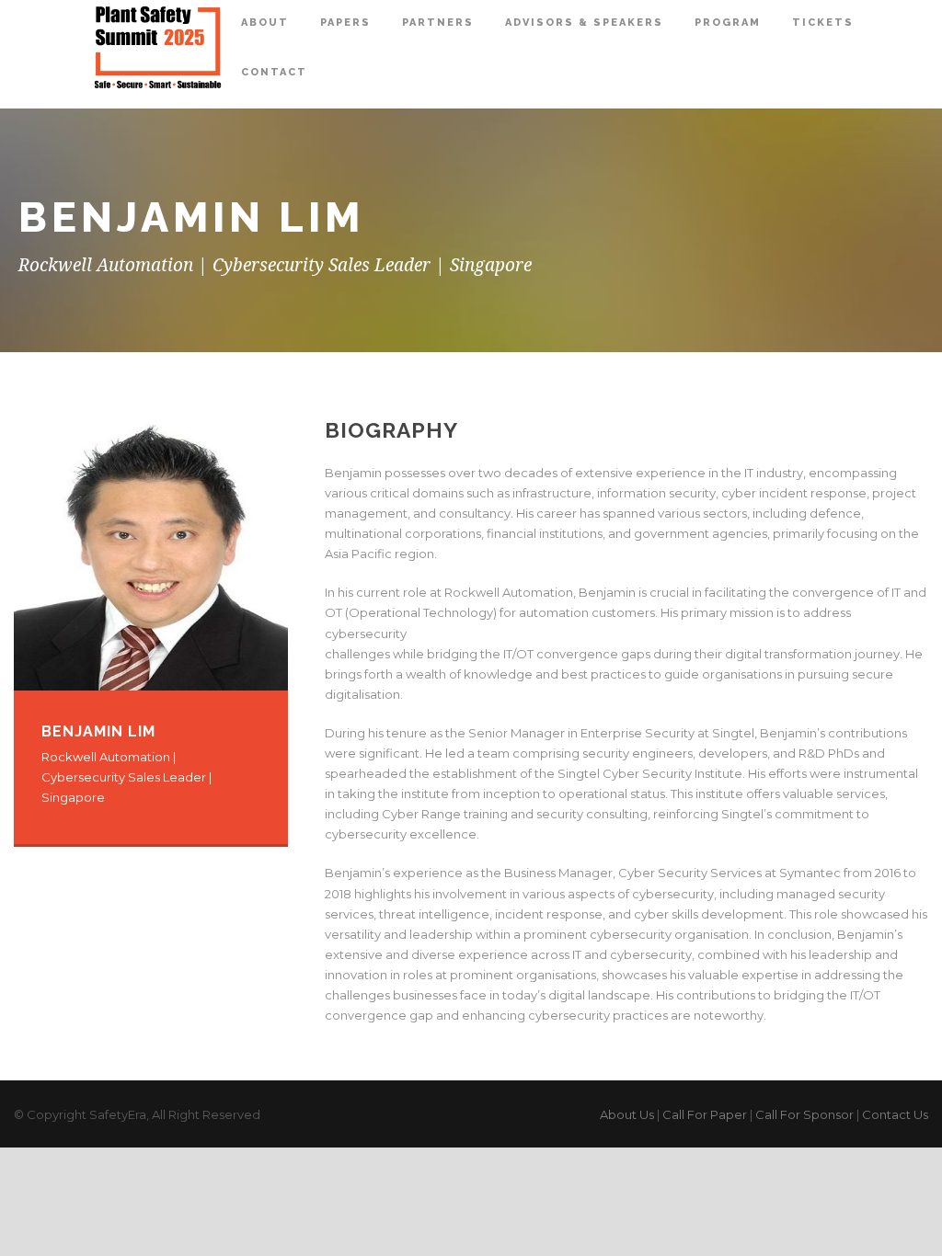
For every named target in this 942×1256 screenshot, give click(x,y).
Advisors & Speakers (584, 23)
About (265, 23)
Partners (438, 23)
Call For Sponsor (804, 1114)
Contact (274, 72)
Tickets (823, 23)
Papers (345, 23)
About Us (627, 1114)
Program (728, 23)
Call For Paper (704, 1114)
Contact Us (895, 1114)
